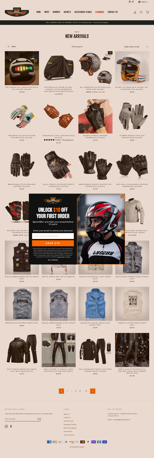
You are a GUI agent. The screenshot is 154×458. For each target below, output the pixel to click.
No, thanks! (53, 259)
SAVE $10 (53, 243)
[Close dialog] (122, 197)
